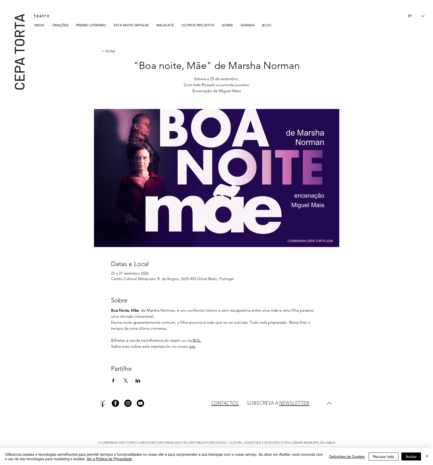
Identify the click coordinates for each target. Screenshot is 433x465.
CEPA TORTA (19, 51)
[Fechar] (427, 456)
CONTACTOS (225, 402)
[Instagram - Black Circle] (128, 403)
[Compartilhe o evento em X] (125, 381)
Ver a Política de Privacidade (109, 458)
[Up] (329, 403)
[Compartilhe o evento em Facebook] (113, 381)
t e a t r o (41, 15)
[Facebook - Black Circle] (115, 403)
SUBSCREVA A (278, 402)
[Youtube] (140, 403)
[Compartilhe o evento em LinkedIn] (138, 381)
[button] (60, 25)
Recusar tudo (383, 456)
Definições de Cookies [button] (347, 456)
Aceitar (411, 456)
